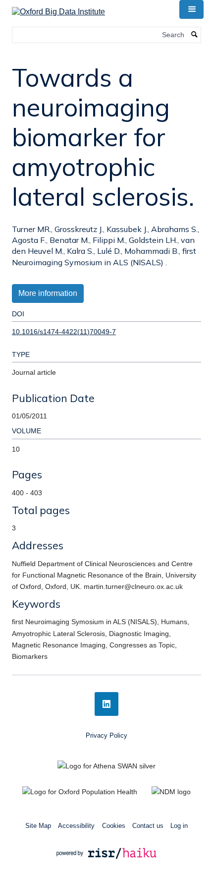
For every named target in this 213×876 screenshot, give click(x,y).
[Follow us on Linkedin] (106, 704)
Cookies (113, 825)
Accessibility (76, 825)
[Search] (195, 35)
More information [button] (47, 293)
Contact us (147, 825)
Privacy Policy (106, 735)
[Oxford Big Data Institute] (58, 8)
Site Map (38, 825)
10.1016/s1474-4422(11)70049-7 (64, 332)
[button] (191, 9)
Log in (179, 825)
